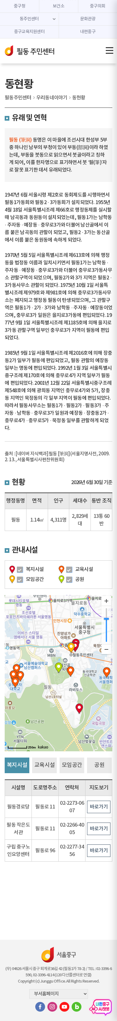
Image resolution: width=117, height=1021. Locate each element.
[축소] (106, 649)
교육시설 (84, 569)
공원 (79, 579)
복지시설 (35, 569)
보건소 (58, 6)
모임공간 (35, 579)
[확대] (106, 601)
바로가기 (99, 807)
